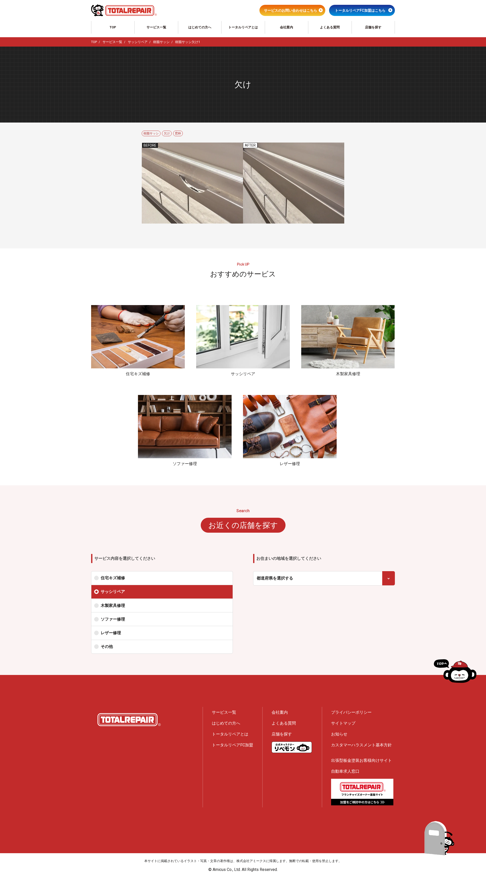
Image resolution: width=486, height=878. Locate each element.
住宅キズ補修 (113, 577)
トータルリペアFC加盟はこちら (360, 10)
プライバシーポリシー (351, 712)
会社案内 (286, 27)
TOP (113, 27)
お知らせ (339, 734)
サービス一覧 (156, 27)
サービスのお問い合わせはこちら (290, 10)
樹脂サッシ (151, 133)
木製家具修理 (113, 605)
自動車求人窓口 (345, 771)
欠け (167, 133)
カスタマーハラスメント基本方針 (361, 745)
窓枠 (178, 133)
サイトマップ (343, 723)
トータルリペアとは (243, 27)
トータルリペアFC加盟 (232, 745)
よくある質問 (330, 27)
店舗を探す (373, 27)
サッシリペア (113, 591)
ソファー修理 (113, 619)
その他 (107, 646)
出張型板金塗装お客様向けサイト (361, 760)
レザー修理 (111, 632)
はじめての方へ (199, 27)
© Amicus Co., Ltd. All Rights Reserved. (243, 869)
